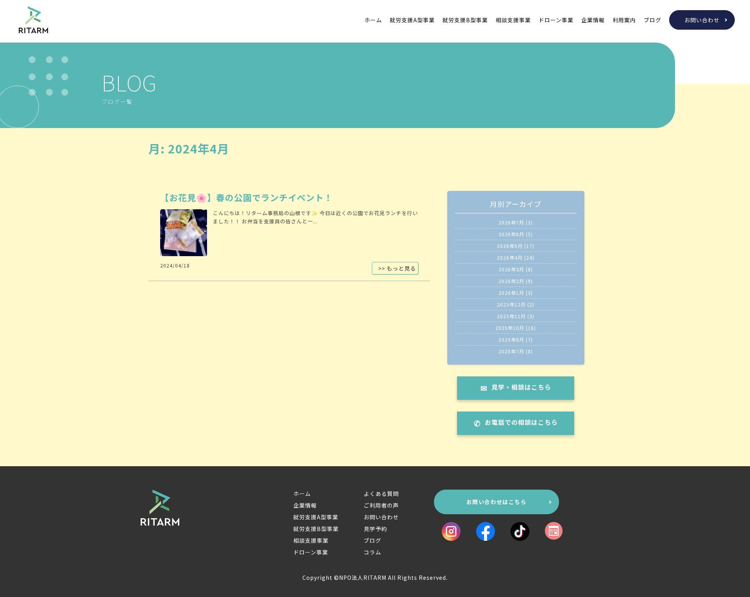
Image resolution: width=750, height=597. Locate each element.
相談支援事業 (513, 20)
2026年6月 (511, 234)
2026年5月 (510, 245)
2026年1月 (511, 292)
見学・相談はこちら (521, 387)
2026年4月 (510, 257)
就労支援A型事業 (412, 20)
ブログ (652, 20)
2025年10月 (509, 327)
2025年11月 (511, 316)
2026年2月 (511, 281)
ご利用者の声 (381, 505)
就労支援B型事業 (465, 20)
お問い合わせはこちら (496, 502)
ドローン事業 (556, 20)
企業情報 (593, 20)
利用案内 (624, 20)
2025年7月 (511, 351)
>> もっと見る (397, 268)
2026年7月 (511, 222)
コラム (372, 552)
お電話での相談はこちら (521, 422)
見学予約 (375, 529)
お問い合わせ (702, 20)
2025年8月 (511, 339)
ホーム (373, 20)
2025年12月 (511, 304)
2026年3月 (511, 269)
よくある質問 (381, 493)
